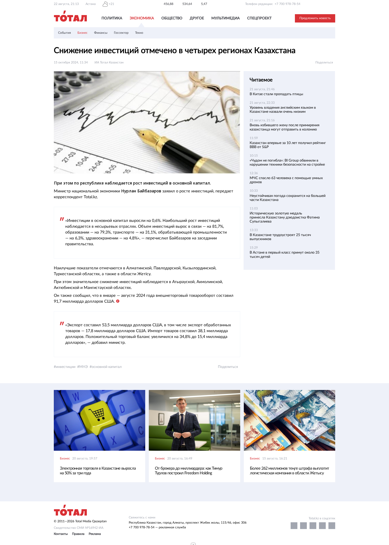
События (64, 32)
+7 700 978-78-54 (287, 4)
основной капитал (107, 367)
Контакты (61, 534)
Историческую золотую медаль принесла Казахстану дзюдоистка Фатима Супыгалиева (285, 217)
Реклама (95, 534)
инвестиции (65, 367)
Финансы (100, 32)
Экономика (142, 18)
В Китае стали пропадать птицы (276, 94)
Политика (112, 18)
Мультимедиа (225, 18)
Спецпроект (259, 18)
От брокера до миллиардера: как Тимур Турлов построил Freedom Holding (188, 470)
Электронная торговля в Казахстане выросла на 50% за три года (98, 470)
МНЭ (83, 367)
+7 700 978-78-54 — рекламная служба (157, 527)
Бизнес (82, 32)
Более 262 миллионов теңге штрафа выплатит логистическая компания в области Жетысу (289, 470)
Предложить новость (315, 18)
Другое (197, 18)
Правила (78, 534)
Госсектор (121, 32)
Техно (139, 32)
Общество (171, 18)
